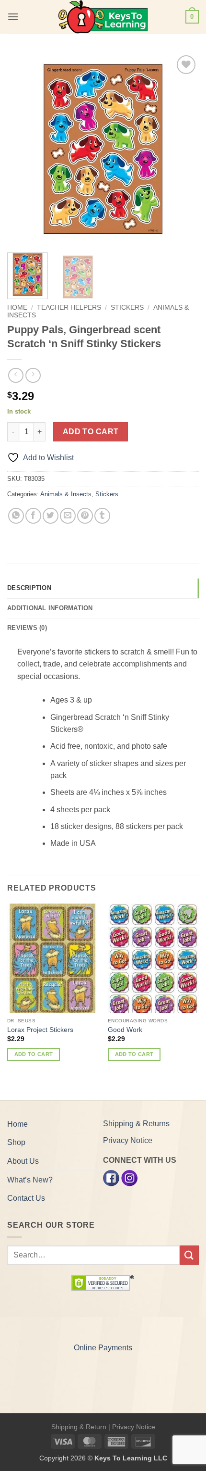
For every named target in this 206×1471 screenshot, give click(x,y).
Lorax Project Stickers (40, 1029)
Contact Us (26, 1198)
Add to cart (91, 431)
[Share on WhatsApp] (16, 516)
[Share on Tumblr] (102, 516)
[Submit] (189, 1254)
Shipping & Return (78, 1427)
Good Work (125, 1029)
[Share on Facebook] (33, 516)
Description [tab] (29, 587)
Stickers (127, 307)
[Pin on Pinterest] (85, 516)
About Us (23, 1161)
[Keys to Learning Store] (103, 17)
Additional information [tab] (50, 608)
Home (17, 307)
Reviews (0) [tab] (27, 627)
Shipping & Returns (136, 1123)
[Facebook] (111, 1177)
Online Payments (103, 1348)
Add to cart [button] (33, 1054)
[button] (13, 16)
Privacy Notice (127, 1140)
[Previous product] (32, 375)
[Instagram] (129, 1177)
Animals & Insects (66, 494)
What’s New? (30, 1180)
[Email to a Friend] (68, 516)
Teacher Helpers (69, 307)
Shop (16, 1142)
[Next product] (15, 375)
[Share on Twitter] (50, 516)
